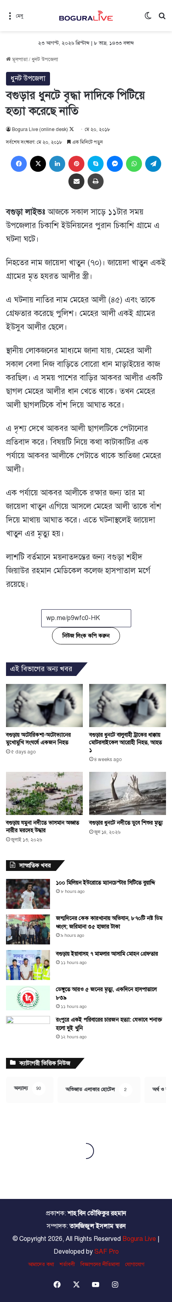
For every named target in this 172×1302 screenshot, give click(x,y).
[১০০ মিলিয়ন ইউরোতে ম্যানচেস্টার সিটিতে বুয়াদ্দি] (28, 894)
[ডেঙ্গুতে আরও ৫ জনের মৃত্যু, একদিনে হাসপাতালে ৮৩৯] (28, 998)
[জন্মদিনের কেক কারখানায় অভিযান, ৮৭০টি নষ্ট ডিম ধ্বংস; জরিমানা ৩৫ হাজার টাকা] (28, 929)
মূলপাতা (19, 59)
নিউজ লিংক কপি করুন (86, 635)
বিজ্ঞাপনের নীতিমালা (100, 1264)
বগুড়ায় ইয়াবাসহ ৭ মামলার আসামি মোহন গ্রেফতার (107, 953)
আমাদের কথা (41, 1264)
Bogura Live (139, 1239)
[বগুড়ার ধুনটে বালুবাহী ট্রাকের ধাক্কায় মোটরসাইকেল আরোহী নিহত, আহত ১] (127, 705)
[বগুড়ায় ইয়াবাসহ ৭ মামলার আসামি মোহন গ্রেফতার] (28, 965)
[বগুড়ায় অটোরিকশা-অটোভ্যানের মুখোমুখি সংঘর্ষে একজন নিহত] (44, 705)
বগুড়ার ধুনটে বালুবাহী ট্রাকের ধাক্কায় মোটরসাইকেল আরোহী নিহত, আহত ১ (125, 742)
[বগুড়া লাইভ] (86, 16)
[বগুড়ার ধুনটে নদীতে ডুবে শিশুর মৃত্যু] (127, 793)
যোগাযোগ (134, 1264)
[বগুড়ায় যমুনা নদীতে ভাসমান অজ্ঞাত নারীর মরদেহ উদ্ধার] (44, 793)
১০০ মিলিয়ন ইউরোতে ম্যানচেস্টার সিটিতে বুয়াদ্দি (105, 882)
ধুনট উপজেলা (45, 59)
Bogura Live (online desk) (40, 129)
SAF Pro (106, 1252)
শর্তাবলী (67, 1264)
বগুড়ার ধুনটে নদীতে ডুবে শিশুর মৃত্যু (126, 822)
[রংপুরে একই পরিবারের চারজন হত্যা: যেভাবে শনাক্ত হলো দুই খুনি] (28, 1031)
